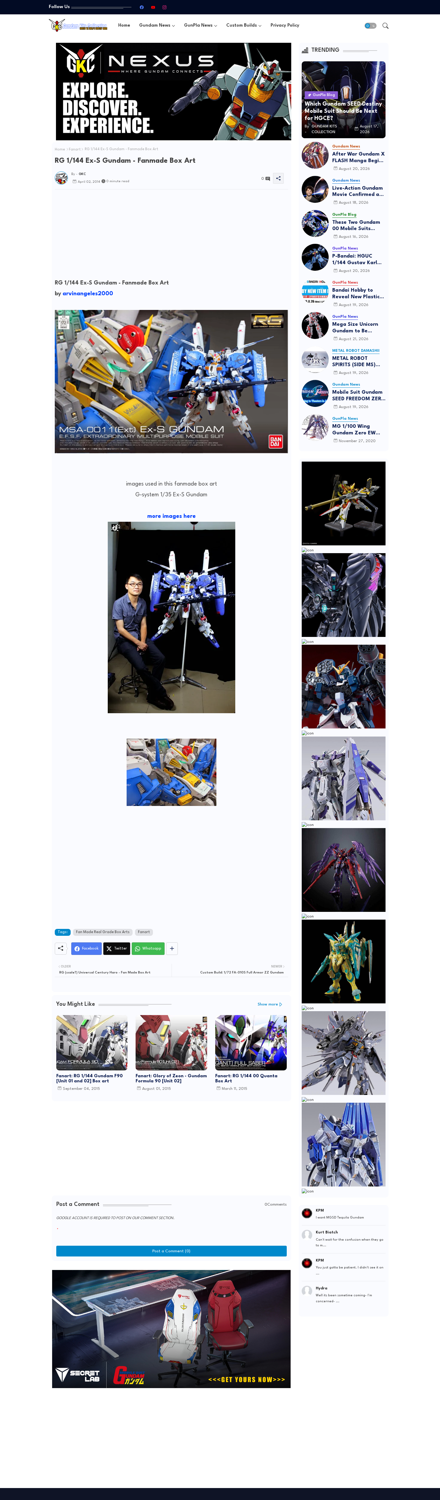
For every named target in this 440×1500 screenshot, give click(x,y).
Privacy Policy (285, 25)
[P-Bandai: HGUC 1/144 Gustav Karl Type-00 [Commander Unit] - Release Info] (315, 257)
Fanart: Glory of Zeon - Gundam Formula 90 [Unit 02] (171, 1079)
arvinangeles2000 (88, 293)
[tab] (124, 25)
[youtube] (153, 7)
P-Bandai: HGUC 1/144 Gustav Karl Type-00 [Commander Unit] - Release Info (357, 260)
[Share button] (172, 948)
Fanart (75, 149)
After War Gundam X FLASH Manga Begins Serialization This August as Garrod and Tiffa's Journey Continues (358, 158)
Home (124, 25)
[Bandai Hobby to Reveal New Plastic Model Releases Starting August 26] (315, 291)
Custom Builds (241, 25)
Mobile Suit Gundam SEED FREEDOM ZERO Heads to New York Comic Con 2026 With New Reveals (358, 396)
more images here (171, 516)
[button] (371, 26)
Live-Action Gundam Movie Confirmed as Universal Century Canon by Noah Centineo (357, 192)
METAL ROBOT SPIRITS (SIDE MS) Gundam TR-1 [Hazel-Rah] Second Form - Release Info (358, 362)
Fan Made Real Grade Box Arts (103, 932)
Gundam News (154, 25)
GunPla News (198, 25)
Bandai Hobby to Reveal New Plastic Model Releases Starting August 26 (356, 294)
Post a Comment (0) (171, 1251)
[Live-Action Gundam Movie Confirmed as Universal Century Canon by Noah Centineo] (315, 189)
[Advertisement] (171, 236)
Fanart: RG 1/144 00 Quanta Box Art (246, 1079)
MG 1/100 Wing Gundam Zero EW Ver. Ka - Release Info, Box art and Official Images (354, 430)
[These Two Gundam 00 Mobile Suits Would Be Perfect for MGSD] (315, 223)
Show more (268, 1004)
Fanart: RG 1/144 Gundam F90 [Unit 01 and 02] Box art (89, 1079)
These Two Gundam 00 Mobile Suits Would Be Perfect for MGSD (357, 226)
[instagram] (164, 7)
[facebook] (141, 7)
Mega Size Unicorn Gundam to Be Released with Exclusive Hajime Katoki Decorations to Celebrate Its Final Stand (358, 328)
